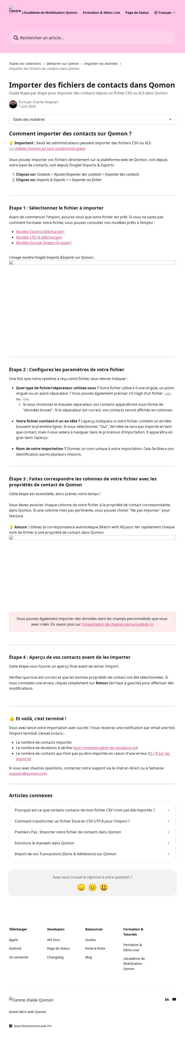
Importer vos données (101, 63)
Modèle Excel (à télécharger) (40, 231)
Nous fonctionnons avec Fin (32, 1026)
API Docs (53, 940)
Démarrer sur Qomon (62, 63)
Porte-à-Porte (95, 948)
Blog (88, 957)
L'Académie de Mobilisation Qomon (49, 12)
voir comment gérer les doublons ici (105, 747)
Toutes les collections (25, 63)
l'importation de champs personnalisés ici (117, 624)
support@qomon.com (28, 773)
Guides (90, 940)
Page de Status (137, 12)
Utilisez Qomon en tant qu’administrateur (49, 148)
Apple (13, 940)
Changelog (55, 957)
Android (15, 948)
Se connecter (19, 957)
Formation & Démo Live (101, 12)
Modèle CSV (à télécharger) (39, 237)
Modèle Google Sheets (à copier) (44, 242)
